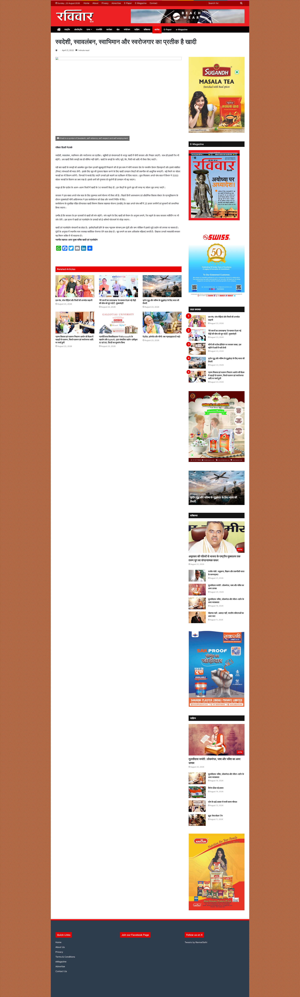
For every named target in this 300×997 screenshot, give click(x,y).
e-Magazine (182, 29)
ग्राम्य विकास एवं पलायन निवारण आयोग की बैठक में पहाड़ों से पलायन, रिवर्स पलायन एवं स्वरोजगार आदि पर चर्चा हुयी (74, 339)
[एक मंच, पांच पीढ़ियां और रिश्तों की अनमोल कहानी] (74, 286)
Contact (153, 3)
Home (86, 3)
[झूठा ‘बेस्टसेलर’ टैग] (197, 820)
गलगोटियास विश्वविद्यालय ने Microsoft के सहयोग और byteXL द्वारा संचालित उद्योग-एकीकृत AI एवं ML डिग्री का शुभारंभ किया (118, 339)
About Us (60, 947)
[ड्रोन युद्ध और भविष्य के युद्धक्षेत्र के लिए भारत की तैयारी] (162, 286)
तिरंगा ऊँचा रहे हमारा (215, 788)
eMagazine (60, 961)
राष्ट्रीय (67, 29)
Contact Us (61, 971)
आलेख (157, 29)
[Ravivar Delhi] (75, 16)
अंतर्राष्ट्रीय (78, 29)
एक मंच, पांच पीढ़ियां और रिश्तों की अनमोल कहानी (73, 300)
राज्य (88, 29)
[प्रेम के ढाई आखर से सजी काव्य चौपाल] (197, 806)
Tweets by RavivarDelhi (196, 942)
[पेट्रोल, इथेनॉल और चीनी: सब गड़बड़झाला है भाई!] (162, 322)
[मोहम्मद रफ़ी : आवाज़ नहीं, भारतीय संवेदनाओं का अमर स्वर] (197, 617)
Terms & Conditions (65, 957)
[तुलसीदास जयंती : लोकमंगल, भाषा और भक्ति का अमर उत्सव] (197, 589)
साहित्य (136, 29)
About (95, 3)
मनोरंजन (127, 29)
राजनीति (99, 29)
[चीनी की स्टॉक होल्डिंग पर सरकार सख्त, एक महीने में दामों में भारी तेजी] (197, 349)
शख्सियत (147, 29)
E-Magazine (141, 3)
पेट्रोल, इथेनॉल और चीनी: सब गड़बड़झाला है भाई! (161, 336)
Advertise (116, 3)
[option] (217, 488)
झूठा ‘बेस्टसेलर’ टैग (215, 815)
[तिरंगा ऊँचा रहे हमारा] (197, 792)
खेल (118, 29)
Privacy (105, 3)
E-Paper (128, 3)
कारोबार (109, 29)
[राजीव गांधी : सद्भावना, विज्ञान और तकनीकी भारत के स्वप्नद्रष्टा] (197, 576)
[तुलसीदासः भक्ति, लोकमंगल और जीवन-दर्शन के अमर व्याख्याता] (197, 603)
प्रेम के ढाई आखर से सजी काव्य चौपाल (222, 801)
